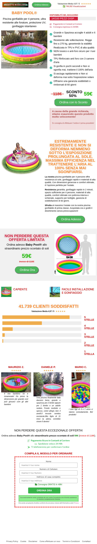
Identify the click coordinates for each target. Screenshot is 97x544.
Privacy (76, 503)
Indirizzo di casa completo (48, 477)
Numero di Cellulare (48, 469)
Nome (48, 461)
